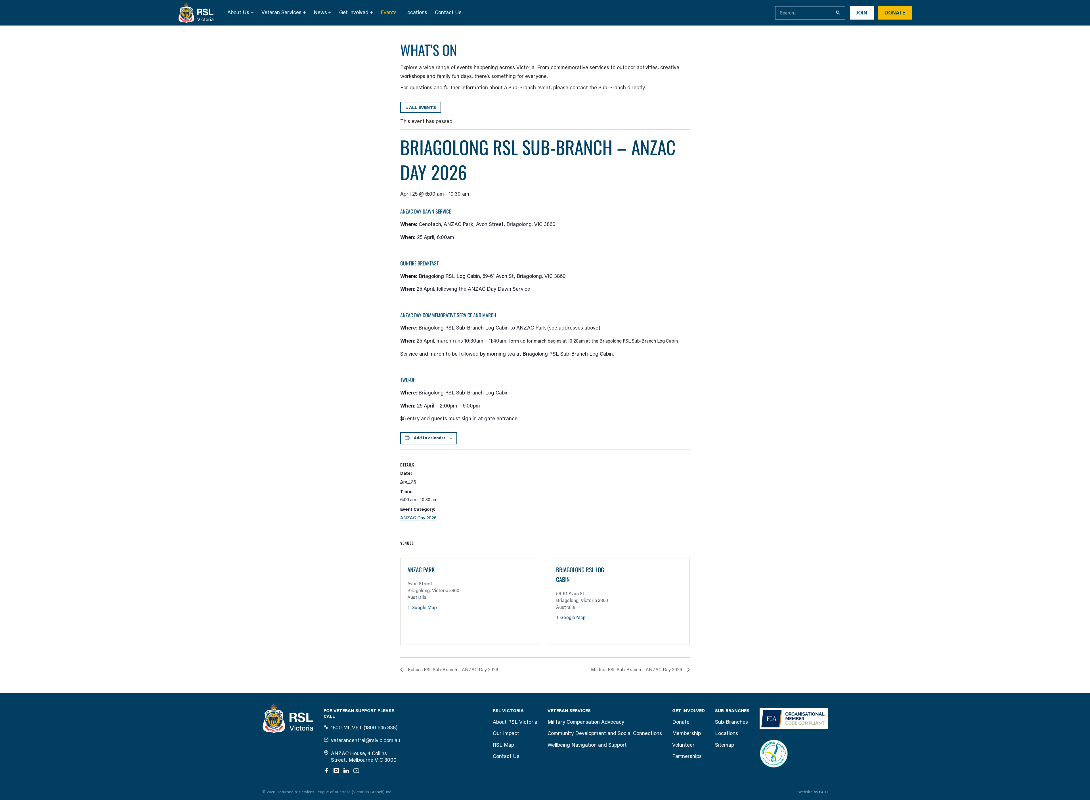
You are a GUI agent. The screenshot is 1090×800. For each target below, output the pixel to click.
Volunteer (683, 745)
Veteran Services (281, 12)
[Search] (838, 13)
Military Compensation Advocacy (586, 722)
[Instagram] (336, 770)
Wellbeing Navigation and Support (587, 745)
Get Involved (353, 12)
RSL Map (503, 745)
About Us (238, 12)
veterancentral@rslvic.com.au (365, 740)
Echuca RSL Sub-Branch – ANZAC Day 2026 (453, 669)
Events (389, 12)
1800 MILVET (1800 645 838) (364, 728)
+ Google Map (422, 607)
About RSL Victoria (515, 722)
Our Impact (506, 733)
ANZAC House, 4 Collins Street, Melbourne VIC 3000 (364, 756)
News (320, 12)
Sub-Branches (731, 722)
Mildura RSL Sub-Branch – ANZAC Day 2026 (636, 669)
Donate (894, 13)
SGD (823, 792)
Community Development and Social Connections (605, 733)
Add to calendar (429, 438)
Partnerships (687, 756)
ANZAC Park (421, 570)
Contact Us (448, 12)
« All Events (420, 107)
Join (861, 13)
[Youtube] (356, 770)
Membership (686, 733)
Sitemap (724, 745)
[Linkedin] (346, 770)
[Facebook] (326, 770)
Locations (415, 12)
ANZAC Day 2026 (418, 517)
